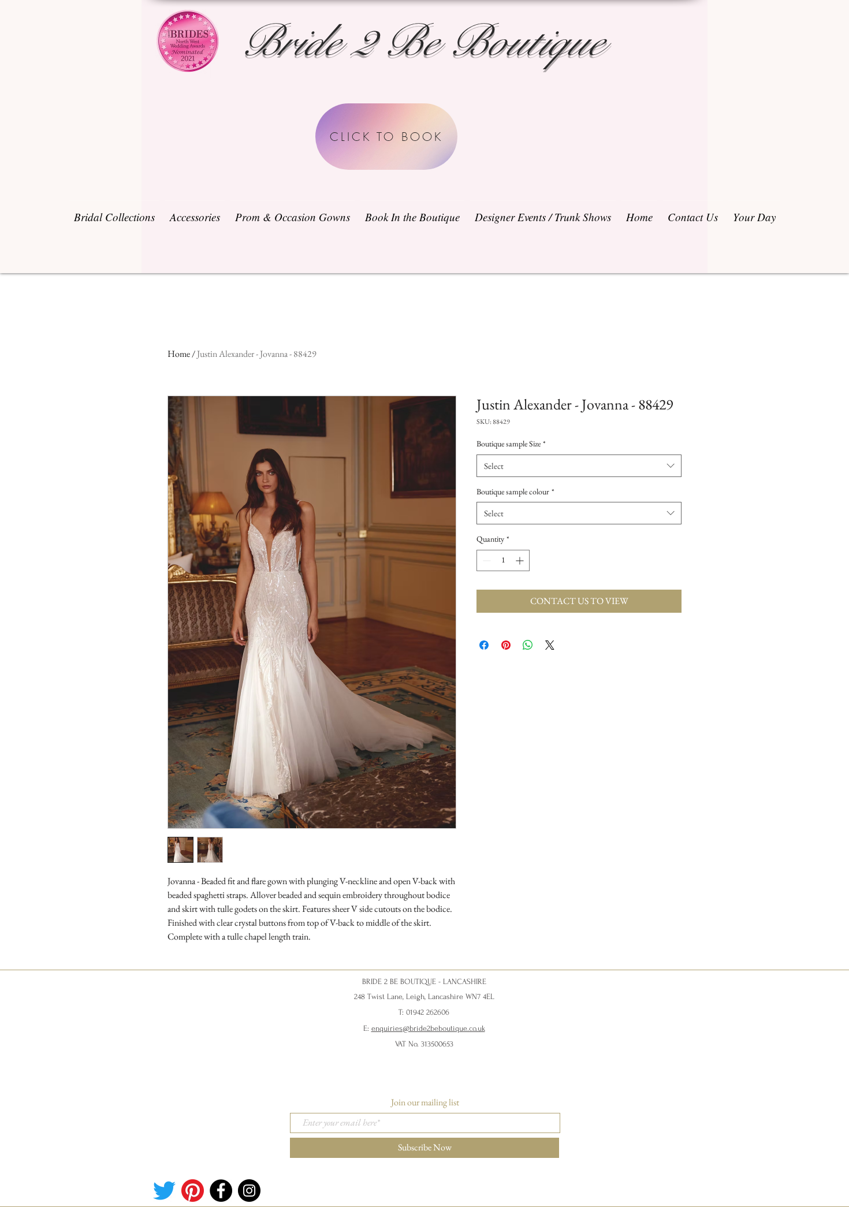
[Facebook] (221, 1190)
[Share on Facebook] (484, 645)
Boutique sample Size (511, 443)
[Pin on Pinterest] (506, 645)
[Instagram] (249, 1190)
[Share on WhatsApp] (528, 645)
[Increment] (520, 560)
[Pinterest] (192, 1190)
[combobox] (579, 466)
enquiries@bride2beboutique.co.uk (428, 1028)
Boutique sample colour (515, 491)
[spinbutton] (503, 560)
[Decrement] (485, 560)
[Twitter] (164, 1190)
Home (178, 354)
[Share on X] (550, 645)
